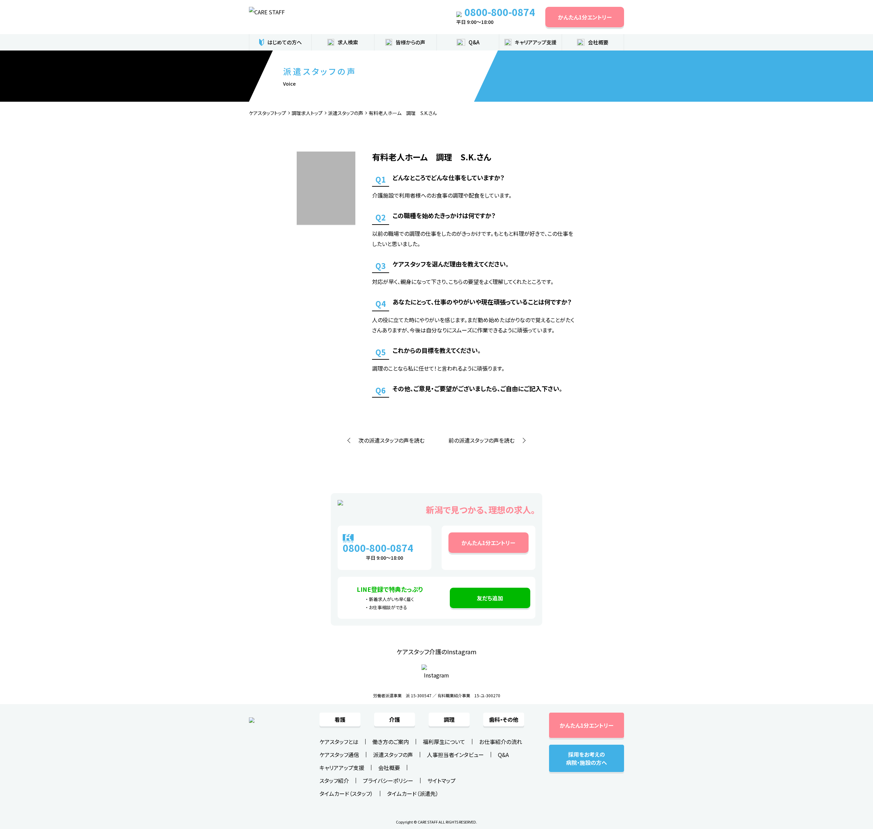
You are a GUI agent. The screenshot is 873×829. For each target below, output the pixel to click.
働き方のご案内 (390, 741)
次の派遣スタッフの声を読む (391, 440)
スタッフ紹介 (334, 780)
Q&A (474, 42)
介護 (394, 719)
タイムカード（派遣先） (413, 793)
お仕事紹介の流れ (500, 741)
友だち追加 (490, 598)
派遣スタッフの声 (393, 754)
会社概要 (389, 767)
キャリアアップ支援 (536, 42)
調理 (449, 719)
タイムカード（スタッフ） (346, 793)
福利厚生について (444, 741)
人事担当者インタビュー (455, 754)
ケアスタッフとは (339, 741)
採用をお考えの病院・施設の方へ (586, 758)
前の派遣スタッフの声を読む (481, 440)
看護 (340, 719)
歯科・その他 (503, 719)
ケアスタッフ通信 (339, 754)
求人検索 (348, 42)
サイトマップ (441, 780)
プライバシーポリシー (388, 780)
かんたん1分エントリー (585, 17)
